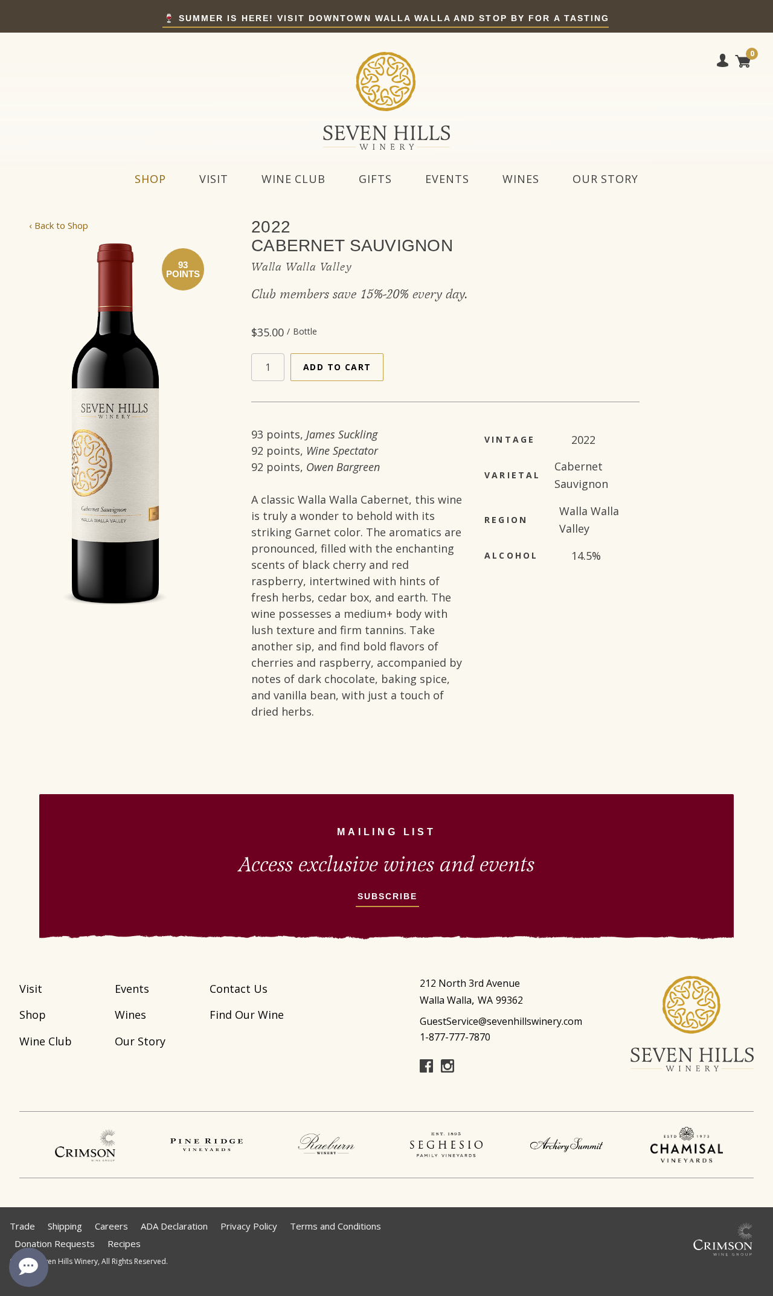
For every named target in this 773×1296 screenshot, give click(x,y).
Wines (520, 179)
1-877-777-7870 (455, 1037)
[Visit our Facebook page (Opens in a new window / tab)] (426, 1068)
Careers (111, 1226)
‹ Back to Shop (58, 225)
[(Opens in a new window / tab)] (86, 1144)
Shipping (65, 1226)
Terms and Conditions (335, 1226)
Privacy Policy (248, 1226)
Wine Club (293, 179)
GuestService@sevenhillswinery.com (501, 1021)
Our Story (605, 179)
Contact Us (239, 988)
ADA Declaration (174, 1226)
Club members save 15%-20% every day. (359, 294)
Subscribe (388, 896)
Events (447, 179)
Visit (213, 179)
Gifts (375, 179)
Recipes (124, 1243)
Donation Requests (54, 1243)
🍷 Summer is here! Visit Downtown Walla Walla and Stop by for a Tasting (387, 18)
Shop (150, 179)
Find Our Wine (247, 1014)
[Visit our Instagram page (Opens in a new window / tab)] (447, 1068)
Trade (22, 1226)
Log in (722, 63)
